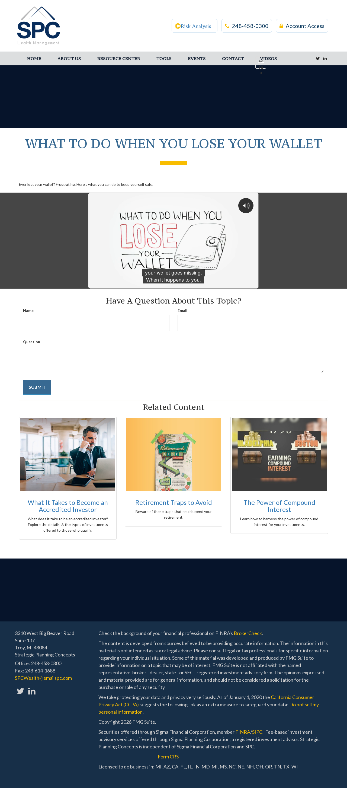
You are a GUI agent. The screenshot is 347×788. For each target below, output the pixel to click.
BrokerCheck (248, 633)
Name (28, 310)
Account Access (305, 26)
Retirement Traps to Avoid (173, 502)
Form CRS (168, 757)
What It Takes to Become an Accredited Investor (68, 505)
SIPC (257, 732)
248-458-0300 (250, 26)
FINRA (242, 732)
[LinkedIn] (325, 58)
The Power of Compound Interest (279, 505)
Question (31, 341)
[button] (69, 58)
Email (182, 310)
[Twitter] (318, 58)
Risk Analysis (196, 26)
